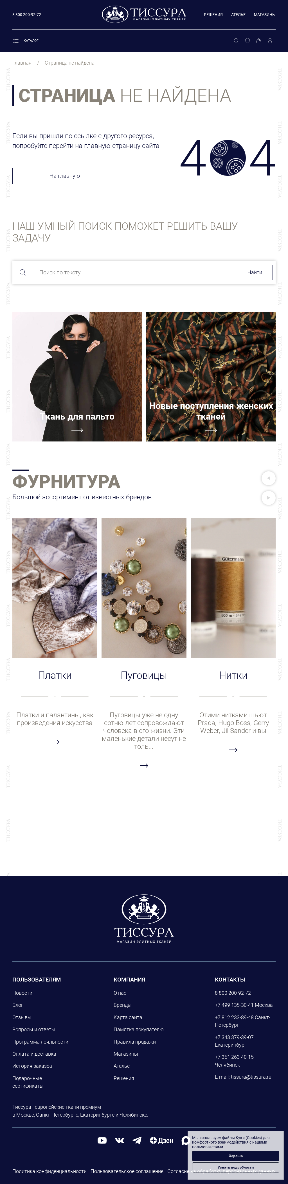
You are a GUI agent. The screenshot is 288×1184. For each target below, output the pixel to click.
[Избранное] (247, 41)
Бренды (123, 1005)
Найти (255, 272)
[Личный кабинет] (270, 41)
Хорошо (236, 1155)
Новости (22, 993)
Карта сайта (128, 1017)
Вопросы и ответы (33, 1029)
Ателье (238, 14)
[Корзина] (258, 41)
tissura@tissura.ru (251, 1077)
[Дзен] (161, 1140)
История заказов (32, 1066)
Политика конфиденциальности (49, 1171)
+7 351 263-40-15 (234, 1057)
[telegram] (136, 1140)
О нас (120, 993)
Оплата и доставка (34, 1054)
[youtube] (102, 1140)
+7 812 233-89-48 (234, 1017)
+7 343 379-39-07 (234, 1037)
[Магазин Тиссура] (144, 918)
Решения (213, 14)
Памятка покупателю (139, 1029)
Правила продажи (135, 1042)
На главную (65, 175)
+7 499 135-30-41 (234, 1005)
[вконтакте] (119, 1140)
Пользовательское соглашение (127, 1171)
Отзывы (22, 1017)
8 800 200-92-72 (233, 993)
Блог (17, 1005)
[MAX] (185, 1140)
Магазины (265, 14)
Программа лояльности (40, 1042)
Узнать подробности (236, 1167)
